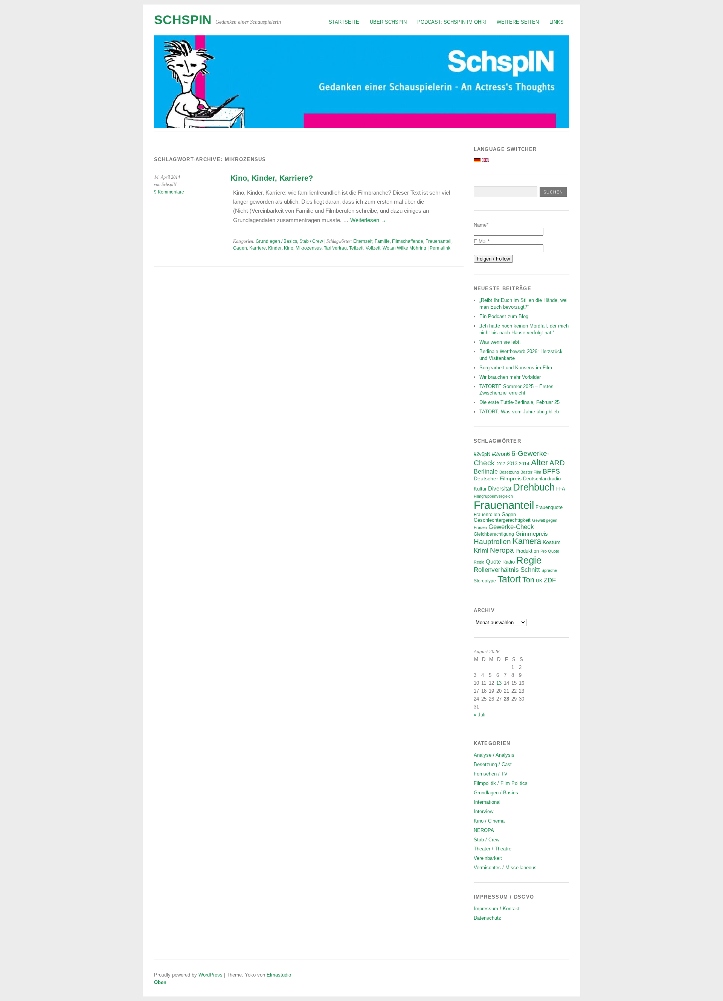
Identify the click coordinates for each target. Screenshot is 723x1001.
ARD (557, 463)
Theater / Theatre (492, 849)
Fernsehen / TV (491, 774)
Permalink (440, 248)
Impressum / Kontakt (497, 908)
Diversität (499, 488)
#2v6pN (482, 454)
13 (499, 683)
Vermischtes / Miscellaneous (505, 867)
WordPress (210, 975)
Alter (539, 462)
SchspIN (183, 20)
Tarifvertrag (335, 248)
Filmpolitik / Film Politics (501, 783)
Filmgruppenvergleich (493, 496)
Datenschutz (487, 918)
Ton (528, 580)
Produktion (527, 551)
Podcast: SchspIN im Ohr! (451, 22)
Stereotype (485, 580)
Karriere (257, 248)
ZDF (550, 580)
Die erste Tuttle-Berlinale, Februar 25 (519, 402)
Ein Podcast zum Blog (503, 316)
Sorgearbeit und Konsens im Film (515, 367)
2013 (512, 463)
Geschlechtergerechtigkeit (502, 520)
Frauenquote (549, 507)
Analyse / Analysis (494, 755)
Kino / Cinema (489, 821)
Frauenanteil (438, 241)
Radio (508, 562)
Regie (528, 560)
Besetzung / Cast (493, 764)
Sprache (549, 570)
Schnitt (530, 569)
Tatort (509, 579)
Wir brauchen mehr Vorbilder (510, 377)
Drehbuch (534, 487)
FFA (560, 489)
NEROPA (484, 830)
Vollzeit (373, 248)
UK (539, 580)
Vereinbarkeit (488, 858)
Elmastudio (279, 975)
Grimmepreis (532, 534)
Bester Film (530, 472)
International (487, 802)
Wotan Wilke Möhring (404, 248)
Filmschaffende (407, 241)
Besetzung (509, 472)
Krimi (481, 550)
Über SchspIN (388, 22)
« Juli (479, 715)
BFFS (551, 471)
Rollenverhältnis (496, 569)
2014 (524, 463)
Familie (382, 241)
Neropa (502, 550)
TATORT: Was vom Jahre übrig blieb (519, 411)
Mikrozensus (309, 248)
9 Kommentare (169, 192)
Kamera (527, 541)
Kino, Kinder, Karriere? (271, 178)
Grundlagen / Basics (276, 241)
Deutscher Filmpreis (498, 478)
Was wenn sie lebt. (500, 342)
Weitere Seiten (518, 22)
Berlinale (486, 471)
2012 (500, 464)
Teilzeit (356, 248)
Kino (288, 248)
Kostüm (552, 542)
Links (556, 22)
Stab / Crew (311, 241)
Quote (493, 562)
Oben (160, 982)
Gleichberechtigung (494, 534)
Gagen (240, 248)
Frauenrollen (487, 514)
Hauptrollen (492, 541)
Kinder (275, 248)
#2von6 (501, 454)
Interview (483, 811)
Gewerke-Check (511, 526)
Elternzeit (362, 241)
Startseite (344, 22)
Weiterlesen (368, 220)
